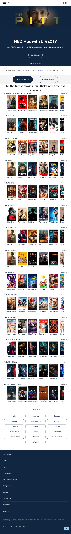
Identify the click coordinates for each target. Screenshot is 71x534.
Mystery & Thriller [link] (14, 437)
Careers (5, 460)
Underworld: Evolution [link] (24, 379)
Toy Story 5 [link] (42, 289)
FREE (63, 70)
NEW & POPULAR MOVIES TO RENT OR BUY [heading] (18, 93)
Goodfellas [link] (31, 267)
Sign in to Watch (49, 79)
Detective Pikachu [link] (34, 289)
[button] (4, 2)
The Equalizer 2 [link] (43, 132)
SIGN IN (64, 3)
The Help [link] (20, 267)
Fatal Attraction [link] (33, 401)
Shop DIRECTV (24, 79)
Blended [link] (41, 334)
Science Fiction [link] (57, 437)
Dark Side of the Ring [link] (55, 401)
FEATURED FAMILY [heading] (10, 273)
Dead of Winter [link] (54, 110)
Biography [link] (57, 416)
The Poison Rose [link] (23, 244)
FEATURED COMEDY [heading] (10, 295)
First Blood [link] (10, 222)
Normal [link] (9, 132)
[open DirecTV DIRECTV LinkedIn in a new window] (3, 526)
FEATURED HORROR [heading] (10, 362)
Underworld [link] (32, 177)
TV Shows (48, 70)
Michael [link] (9, 177)
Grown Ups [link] (21, 312)
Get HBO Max (35, 55)
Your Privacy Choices (11, 479)
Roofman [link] (63, 110)
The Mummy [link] (53, 379)
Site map (5, 492)
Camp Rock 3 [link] (11, 312)
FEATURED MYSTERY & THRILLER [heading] (14, 340)
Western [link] (35, 442)
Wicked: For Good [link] (12, 110)
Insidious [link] (31, 222)
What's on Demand (23, 70)
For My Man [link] (63, 401)
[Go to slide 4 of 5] (37, 63)
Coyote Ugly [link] (53, 334)
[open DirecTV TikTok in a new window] (24, 526)
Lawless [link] (41, 267)
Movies (40, 70)
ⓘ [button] (63, 47)
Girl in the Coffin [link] (23, 356)
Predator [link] (31, 379)
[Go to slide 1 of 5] (31, 63)
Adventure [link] (36, 416)
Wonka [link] (20, 200)
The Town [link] (52, 200)
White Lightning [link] (54, 222)
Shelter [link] (20, 177)
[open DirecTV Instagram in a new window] (16, 526)
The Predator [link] (64, 379)
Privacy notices (7, 486)
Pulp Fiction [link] (32, 155)
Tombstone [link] (32, 244)
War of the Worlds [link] (44, 222)
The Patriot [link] (21, 222)
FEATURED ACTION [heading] (10, 228)
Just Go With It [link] (12, 334)
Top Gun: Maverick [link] (13, 155)
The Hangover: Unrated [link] (46, 312)
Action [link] (14, 416)
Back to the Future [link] (55, 177)
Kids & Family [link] (57, 432)
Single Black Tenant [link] (34, 356)
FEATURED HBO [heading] (9, 116)
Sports (34, 70)
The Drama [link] (21, 334)
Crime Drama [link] (57, 421)
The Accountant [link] (54, 132)
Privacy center (7, 473)
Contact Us (6, 511)
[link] (11, 102)
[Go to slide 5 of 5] (39, 63)
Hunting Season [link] (44, 110)
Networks (56, 70)
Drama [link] (36, 426)
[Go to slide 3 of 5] (35, 63)
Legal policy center (8, 467)
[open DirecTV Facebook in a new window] (8, 526)
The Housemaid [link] (44, 177)
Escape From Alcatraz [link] (56, 155)
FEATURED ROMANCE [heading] (11, 317)
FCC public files (7, 498)
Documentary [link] (14, 426)
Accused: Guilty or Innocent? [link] (27, 401)
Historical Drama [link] (14, 432)
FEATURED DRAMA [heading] (10, 250)
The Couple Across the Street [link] (58, 356)
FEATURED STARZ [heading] (9, 161)
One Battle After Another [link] (35, 110)
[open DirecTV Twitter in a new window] (12, 526)
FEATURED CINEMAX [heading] (10, 183)
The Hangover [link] (22, 155)
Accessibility (6, 505)
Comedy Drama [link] (36, 421)
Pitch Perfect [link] (32, 334)
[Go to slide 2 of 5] (33, 63)
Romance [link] (36, 437)
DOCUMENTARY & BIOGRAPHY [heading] (13, 384)
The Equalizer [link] (32, 132)
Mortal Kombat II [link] (23, 132)
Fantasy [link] (57, 426)
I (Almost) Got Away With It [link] (47, 401)
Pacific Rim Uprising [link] (34, 200)
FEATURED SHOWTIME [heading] (11, 138)
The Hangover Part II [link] (45, 155)
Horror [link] (36, 432)
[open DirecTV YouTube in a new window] (20, 526)
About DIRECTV (7, 454)
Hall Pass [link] (63, 200)
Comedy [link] (14, 421)
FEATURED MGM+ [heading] (9, 205)
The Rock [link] (10, 200)
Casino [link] (51, 267)
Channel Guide (10, 70)
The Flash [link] (42, 200)
